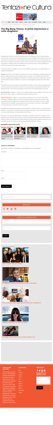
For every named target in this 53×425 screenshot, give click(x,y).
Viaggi (20, 392)
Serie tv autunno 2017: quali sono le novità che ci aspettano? (21, 303)
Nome (3, 170)
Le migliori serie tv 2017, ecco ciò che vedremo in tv (18, 337)
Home (28, 410)
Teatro (20, 388)
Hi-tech (20, 377)
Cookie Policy (18, 410)
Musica (20, 381)
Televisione (21, 390)
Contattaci (13, 410)
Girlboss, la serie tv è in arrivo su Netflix (14, 322)
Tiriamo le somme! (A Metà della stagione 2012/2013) (19, 136)
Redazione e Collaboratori (36, 410)
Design (20, 374)
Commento (4, 151)
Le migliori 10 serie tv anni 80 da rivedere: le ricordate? (19, 283)
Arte (19, 370)
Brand (9, 410)
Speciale (43, 410)
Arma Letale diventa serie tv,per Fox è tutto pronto (7, 136)
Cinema (20, 372)
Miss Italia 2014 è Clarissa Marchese (44, 135)
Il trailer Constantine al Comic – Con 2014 (32, 135)
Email (3, 178)
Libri (19, 379)
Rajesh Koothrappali (6, 97)
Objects (20, 383)
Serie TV (20, 385)
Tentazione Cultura (26, 7)
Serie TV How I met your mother (12, 263)
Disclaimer (24, 410)
